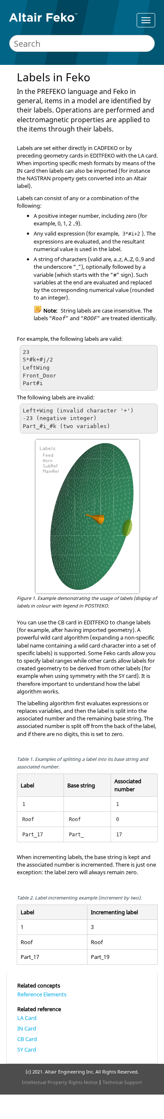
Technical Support (122, 1082)
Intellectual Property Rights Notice (60, 1082)
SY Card (26, 1049)
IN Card (26, 1028)
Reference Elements (41, 994)
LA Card (27, 1018)
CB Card (27, 1039)
